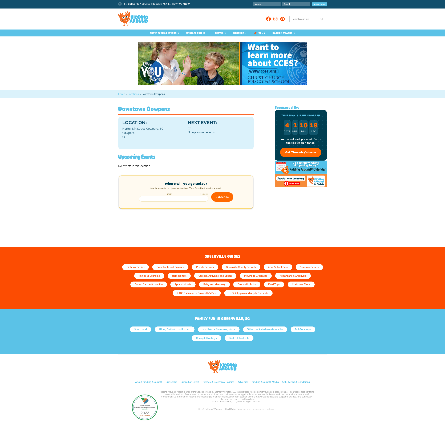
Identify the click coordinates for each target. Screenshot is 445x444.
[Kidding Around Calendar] (301, 172)
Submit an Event (190, 382)
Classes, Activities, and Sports (215, 275)
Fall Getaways (303, 329)
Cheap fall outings (206, 338)
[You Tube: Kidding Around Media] (301, 186)
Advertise (243, 382)
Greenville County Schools (241, 267)
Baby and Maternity (214, 284)
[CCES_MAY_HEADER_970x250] (222, 84)
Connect (238, 33)
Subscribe (171, 382)
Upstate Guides (195, 33)
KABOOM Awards (283, 33)
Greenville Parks (247, 284)
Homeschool (179, 275)
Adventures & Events (163, 33)
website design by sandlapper (261, 409)
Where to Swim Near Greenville (265, 329)
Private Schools (205, 267)
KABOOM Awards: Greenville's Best (196, 293)
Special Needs (183, 284)
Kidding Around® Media (265, 382)
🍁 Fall (258, 33)
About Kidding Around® (148, 382)
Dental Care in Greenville (149, 284)
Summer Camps (309, 267)
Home (121, 94)
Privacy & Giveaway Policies (218, 382)
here (252, 399)
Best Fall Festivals (239, 338)
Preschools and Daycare (170, 267)
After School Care (278, 267)
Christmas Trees (301, 284)
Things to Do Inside (149, 275)
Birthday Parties (135, 267)
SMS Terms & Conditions (296, 382)
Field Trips (274, 284)
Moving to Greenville (255, 275)
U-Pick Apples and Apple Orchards (248, 293)
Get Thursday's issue (300, 152)
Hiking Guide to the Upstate (174, 329)
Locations (133, 94)
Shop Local (140, 329)
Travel (219, 33)
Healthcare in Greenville (293, 275)
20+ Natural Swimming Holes (218, 329)
